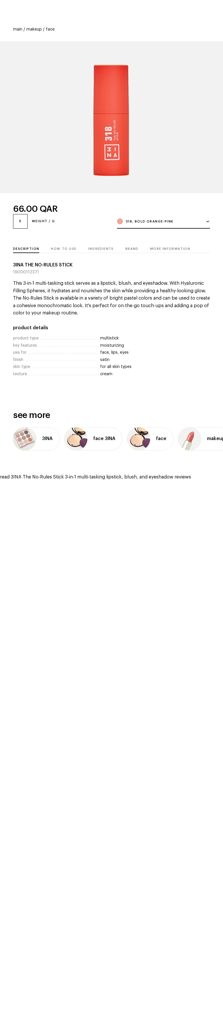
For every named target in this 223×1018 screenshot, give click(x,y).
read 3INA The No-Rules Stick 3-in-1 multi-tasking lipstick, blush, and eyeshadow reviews (95, 477)
